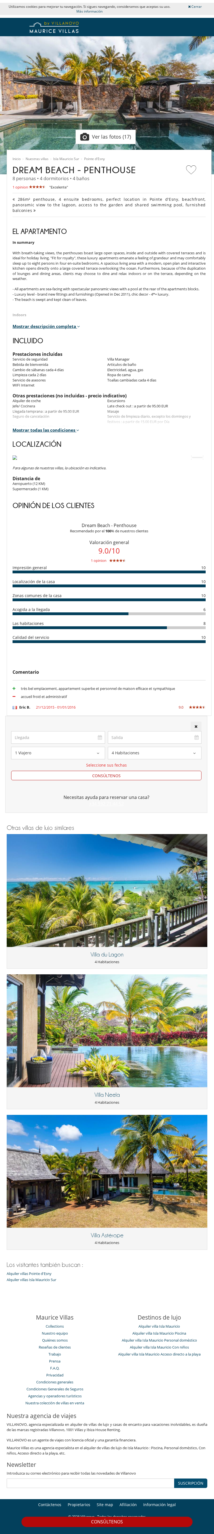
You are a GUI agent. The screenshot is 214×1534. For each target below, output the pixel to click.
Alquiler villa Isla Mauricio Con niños (159, 1347)
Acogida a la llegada (31, 609)
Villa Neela (107, 1095)
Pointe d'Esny (94, 159)
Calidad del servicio (31, 637)
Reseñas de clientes (55, 1347)
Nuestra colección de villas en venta (54, 1402)
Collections (55, 1326)
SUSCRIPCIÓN (190, 1483)
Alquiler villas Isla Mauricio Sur (31, 1279)
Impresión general (30, 567)
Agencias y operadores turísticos (55, 1395)
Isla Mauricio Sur (66, 159)
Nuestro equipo (55, 1333)
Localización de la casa (34, 581)
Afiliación (128, 1504)
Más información (89, 11)
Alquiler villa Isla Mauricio (159, 1326)
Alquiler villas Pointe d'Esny (29, 1273)
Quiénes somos (55, 1340)
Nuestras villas (37, 159)
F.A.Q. (54, 1368)
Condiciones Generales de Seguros (54, 1389)
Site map (105, 1504)
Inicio (17, 159)
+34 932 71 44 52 (106, 804)
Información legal (159, 1504)
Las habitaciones (28, 623)
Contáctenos (49, 1504)
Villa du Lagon (107, 954)
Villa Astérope (107, 1235)
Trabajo (54, 1354)
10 (203, 567)
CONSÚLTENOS (106, 775)
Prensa (54, 1361)
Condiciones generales (54, 1382)
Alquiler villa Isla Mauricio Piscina (159, 1333)
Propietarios (79, 1504)
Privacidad (55, 1375)
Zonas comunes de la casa (37, 595)
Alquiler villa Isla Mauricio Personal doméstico (159, 1340)
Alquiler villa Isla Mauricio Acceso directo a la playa (159, 1354)
